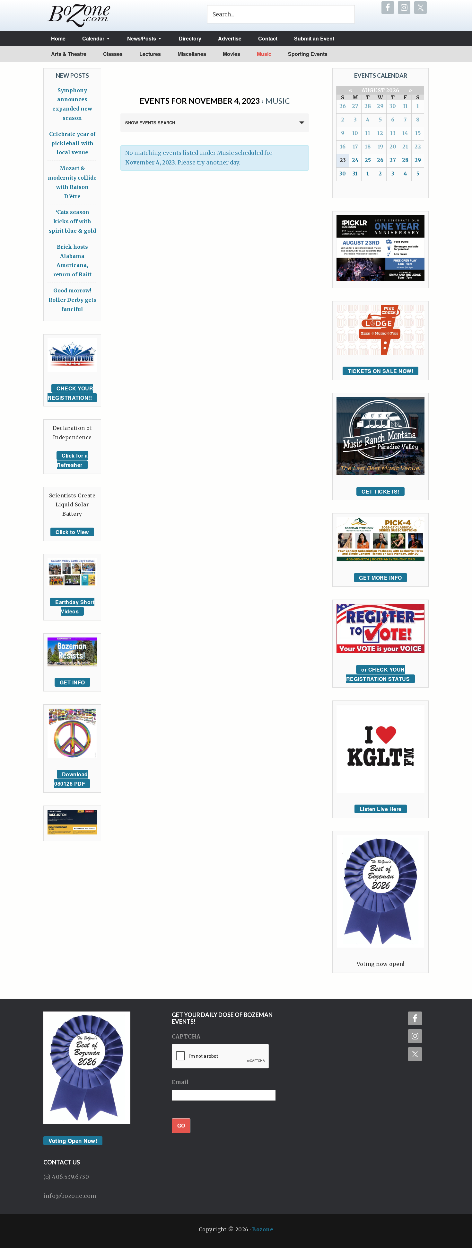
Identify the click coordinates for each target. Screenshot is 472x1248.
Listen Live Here (381, 809)
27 (355, 106)
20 (392, 146)
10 (355, 133)
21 (405, 146)
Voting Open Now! (72, 1141)
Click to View (72, 532)
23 (343, 160)
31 (405, 106)
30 (392, 106)
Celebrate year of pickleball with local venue (72, 143)
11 (367, 133)
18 (368, 146)
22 (418, 146)
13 (393, 133)
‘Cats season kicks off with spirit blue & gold (72, 221)
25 (368, 160)
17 (355, 146)
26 (342, 106)
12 (380, 133)
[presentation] (220, 1056)
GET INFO (72, 682)
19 (380, 146)
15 (418, 133)
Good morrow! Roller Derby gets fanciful (72, 299)
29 (380, 106)
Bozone (262, 1229)
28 (367, 106)
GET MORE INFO (380, 577)
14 (405, 133)
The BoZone (79, 15)
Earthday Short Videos (74, 606)
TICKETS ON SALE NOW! (380, 371)
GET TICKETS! (380, 491)
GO (181, 1125)
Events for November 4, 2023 (200, 100)
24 (355, 160)
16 (342, 146)
